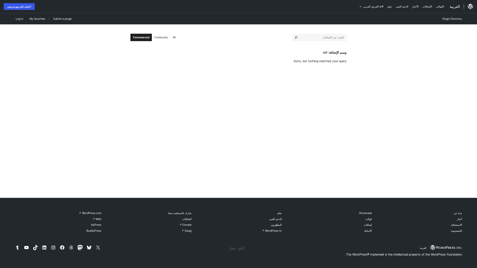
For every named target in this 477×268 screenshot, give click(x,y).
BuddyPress (93, 230)
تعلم (279, 213)
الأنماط (368, 230)
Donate (185, 224)
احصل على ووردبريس (19, 6)
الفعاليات (187, 219)
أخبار (459, 219)
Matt (97, 219)
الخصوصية (456, 230)
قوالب (368, 219)
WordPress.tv (272, 230)
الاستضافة (456, 224)
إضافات (368, 224)
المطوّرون (276, 224)
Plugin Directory (452, 18)
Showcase (365, 213)
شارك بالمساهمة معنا (180, 213)
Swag (186, 230)
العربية (423, 247)
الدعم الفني (275, 219)
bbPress (96, 224)
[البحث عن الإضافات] (296, 37)
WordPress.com (90, 213)
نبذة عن (458, 213)
